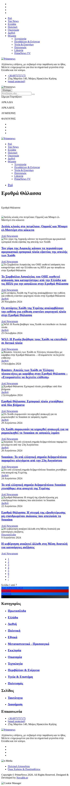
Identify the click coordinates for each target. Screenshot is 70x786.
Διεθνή (11, 32)
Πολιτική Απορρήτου (19, 766)
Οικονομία (13, 30)
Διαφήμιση (15, 704)
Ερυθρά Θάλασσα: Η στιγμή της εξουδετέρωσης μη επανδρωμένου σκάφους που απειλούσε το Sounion (33, 516)
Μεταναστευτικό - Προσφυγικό (28, 644)
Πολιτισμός (20, 47)
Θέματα (12, 35)
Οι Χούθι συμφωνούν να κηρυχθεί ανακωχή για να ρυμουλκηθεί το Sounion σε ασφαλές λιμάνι (34, 430)
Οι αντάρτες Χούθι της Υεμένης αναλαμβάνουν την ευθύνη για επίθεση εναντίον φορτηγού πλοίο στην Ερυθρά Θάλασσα (33, 311)
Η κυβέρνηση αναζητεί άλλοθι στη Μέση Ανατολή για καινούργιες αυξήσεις (34, 545)
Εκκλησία (14, 650)
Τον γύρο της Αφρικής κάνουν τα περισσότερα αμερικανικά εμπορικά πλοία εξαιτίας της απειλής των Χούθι (34, 251)
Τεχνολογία (20, 38)
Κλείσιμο (7, 90)
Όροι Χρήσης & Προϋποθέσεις (24, 769)
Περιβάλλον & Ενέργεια (27, 41)
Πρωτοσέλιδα (8, 534)
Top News (13, 21)
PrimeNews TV (22, 53)
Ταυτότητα (15, 697)
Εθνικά (12, 637)
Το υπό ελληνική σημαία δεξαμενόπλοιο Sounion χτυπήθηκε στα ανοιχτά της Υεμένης (33, 486)
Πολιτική (12, 27)
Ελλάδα (12, 24)
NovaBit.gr (22, 777)
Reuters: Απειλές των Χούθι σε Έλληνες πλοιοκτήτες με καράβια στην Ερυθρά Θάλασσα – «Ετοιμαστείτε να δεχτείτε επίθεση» (34, 373)
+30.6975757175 (17, 75)
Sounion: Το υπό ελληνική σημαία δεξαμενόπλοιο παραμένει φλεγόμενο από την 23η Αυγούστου (34, 458)
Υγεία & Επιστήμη (24, 44)
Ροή (10, 18)
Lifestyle (18, 50)
